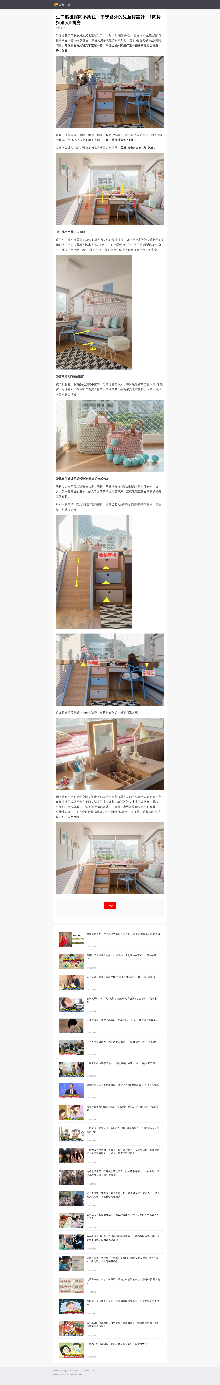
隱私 (76, 1374)
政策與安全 (65, 1374)
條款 (72, 1374)
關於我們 (56, 1374)
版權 (80, 1374)
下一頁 (110, 906)
